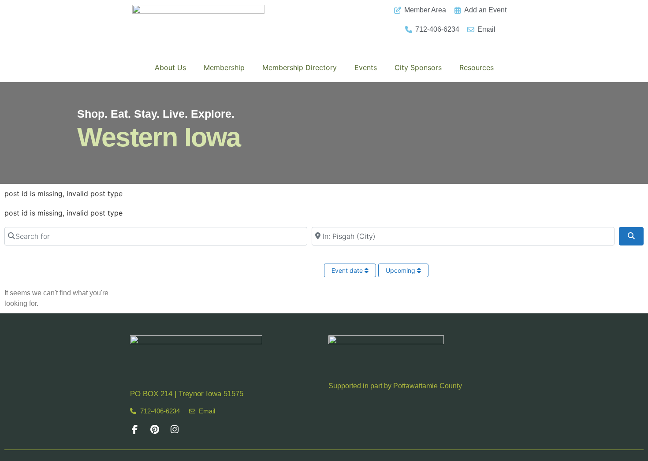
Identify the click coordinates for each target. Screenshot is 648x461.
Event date (348, 270)
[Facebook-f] (134, 429)
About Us (170, 67)
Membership (224, 67)
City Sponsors (418, 67)
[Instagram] (174, 429)
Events (365, 67)
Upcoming (401, 270)
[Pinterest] (154, 429)
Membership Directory (299, 67)
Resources (476, 67)
